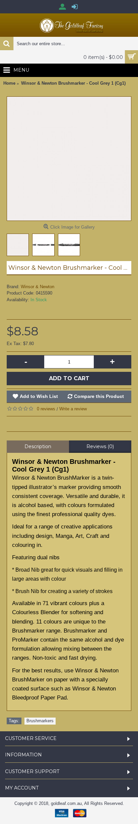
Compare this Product (99, 396)
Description (37, 446)
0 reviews (46, 408)
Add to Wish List (39, 396)
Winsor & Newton (37, 286)
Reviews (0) (100, 446)
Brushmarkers (40, 720)
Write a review (73, 408)
